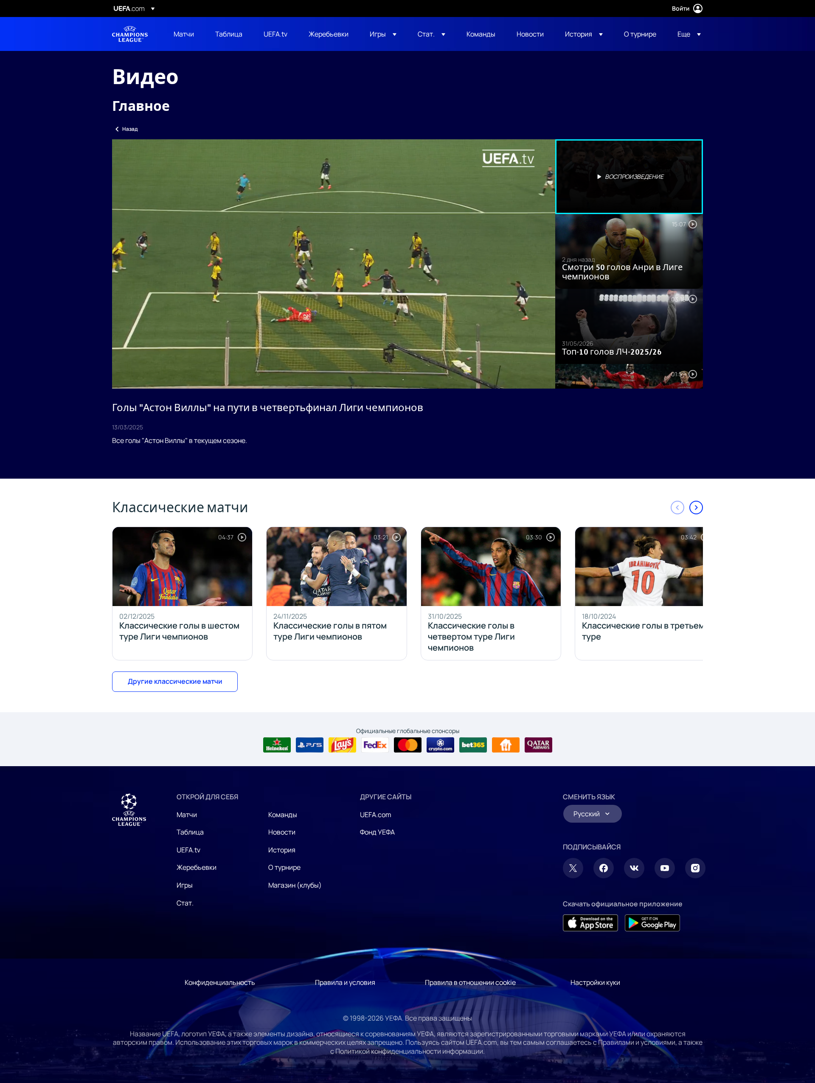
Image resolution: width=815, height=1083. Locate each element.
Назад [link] (130, 129)
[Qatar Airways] (538, 745)
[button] (383, 34)
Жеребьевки (196, 867)
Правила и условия (345, 982)
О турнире (284, 867)
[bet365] (473, 745)
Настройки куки (595, 982)
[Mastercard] (408, 745)
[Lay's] (342, 745)
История (281, 850)
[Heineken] (277, 745)
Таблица (190, 832)
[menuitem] (184, 34)
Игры (185, 885)
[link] (184, 34)
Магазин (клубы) (295, 885)
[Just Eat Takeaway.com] (506, 745)
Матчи (187, 814)
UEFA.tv (188, 850)
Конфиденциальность (220, 982)
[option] (629, 176)
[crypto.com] (440, 745)
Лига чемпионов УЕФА (130, 34)
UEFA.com (375, 814)
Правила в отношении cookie (470, 982)
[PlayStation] (309, 745)
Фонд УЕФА (377, 832)
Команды (282, 814)
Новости (281, 832)
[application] (333, 264)
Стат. (185, 903)
